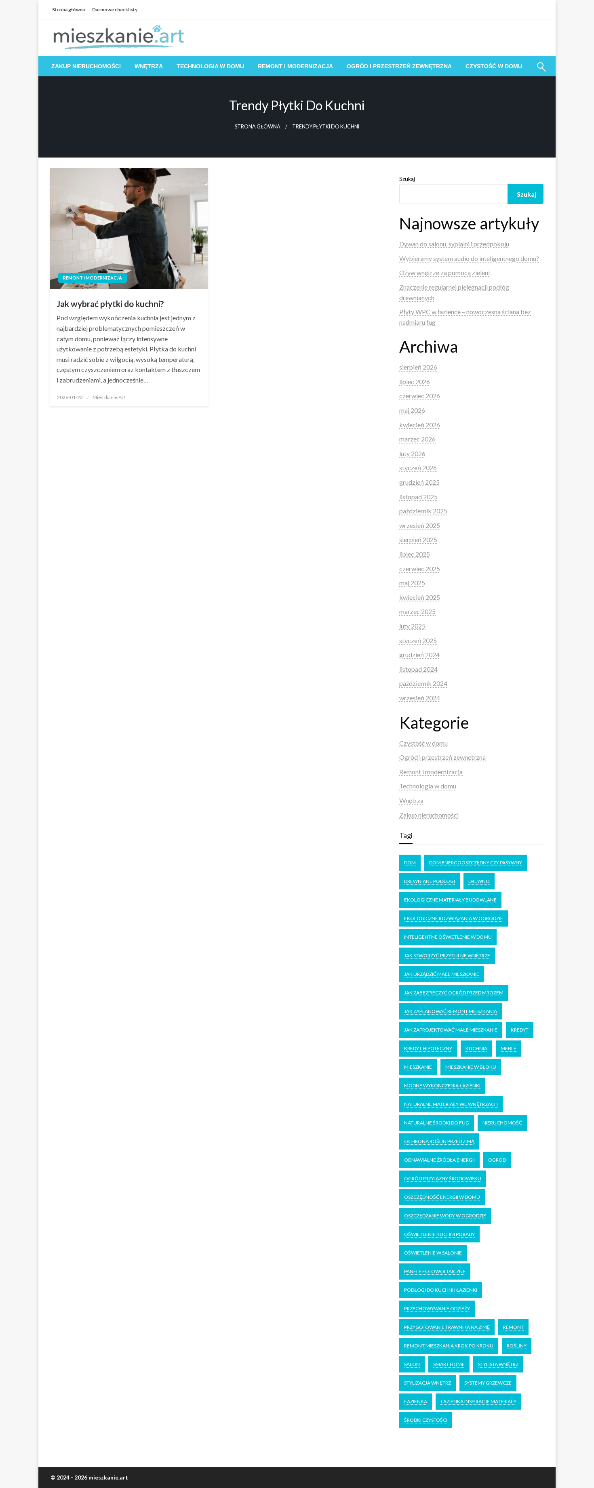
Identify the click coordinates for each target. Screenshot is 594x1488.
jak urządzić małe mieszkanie (441, 974)
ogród (497, 1160)
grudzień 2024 (419, 654)
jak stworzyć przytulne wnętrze (447, 955)
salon (412, 1364)
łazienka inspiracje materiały (478, 1401)
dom (410, 863)
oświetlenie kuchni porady (439, 1234)
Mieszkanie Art (109, 397)
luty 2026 (412, 453)
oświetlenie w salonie (433, 1253)
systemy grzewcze (488, 1383)
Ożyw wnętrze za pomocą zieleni (444, 272)
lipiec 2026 (414, 381)
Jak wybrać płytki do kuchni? (110, 303)
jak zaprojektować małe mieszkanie (450, 1030)
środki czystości (425, 1420)
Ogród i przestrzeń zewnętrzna (399, 66)
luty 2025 (412, 626)
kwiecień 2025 (419, 597)
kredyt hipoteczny (428, 1048)
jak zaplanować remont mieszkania (450, 1011)
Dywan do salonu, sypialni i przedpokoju (454, 244)
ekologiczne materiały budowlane (450, 900)
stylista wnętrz (498, 1364)
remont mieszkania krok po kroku (448, 1346)
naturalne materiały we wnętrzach (451, 1104)
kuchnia (476, 1048)
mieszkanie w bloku (470, 1067)
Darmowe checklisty (114, 9)
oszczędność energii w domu (442, 1197)
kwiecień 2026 (419, 425)
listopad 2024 (418, 669)
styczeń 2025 (418, 640)
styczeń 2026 (418, 467)
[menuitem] (86, 66)
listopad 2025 (418, 496)
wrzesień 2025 (419, 525)
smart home (449, 1364)
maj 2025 (412, 582)
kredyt (520, 1030)
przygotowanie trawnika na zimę (447, 1327)
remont (513, 1327)
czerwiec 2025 (419, 568)
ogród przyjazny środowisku (442, 1178)
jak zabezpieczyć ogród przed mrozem (453, 993)
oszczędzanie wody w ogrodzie (445, 1216)
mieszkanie (418, 1067)
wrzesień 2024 (419, 698)
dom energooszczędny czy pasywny (475, 863)
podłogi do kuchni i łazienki (440, 1290)
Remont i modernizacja (295, 66)
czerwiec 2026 (419, 395)
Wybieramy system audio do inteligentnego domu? (469, 258)
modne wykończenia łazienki (442, 1085)
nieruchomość (502, 1123)
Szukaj (407, 178)
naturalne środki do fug (436, 1123)
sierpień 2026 (418, 367)
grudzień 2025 (419, 482)
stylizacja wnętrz (427, 1383)
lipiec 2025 (414, 554)
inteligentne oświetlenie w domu (448, 937)
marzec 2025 (417, 611)
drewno (479, 881)
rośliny (517, 1346)
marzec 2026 (417, 439)
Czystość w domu (494, 66)
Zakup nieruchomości (86, 66)
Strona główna (68, 9)
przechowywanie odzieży (437, 1308)
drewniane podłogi (429, 881)
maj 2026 (412, 410)
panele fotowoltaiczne (435, 1271)
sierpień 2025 (418, 539)
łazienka (415, 1401)
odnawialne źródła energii (439, 1160)
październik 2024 (423, 683)
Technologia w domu (210, 66)
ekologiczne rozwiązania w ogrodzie (453, 918)
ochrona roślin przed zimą (439, 1141)
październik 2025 (423, 511)
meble (508, 1048)
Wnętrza (149, 66)
